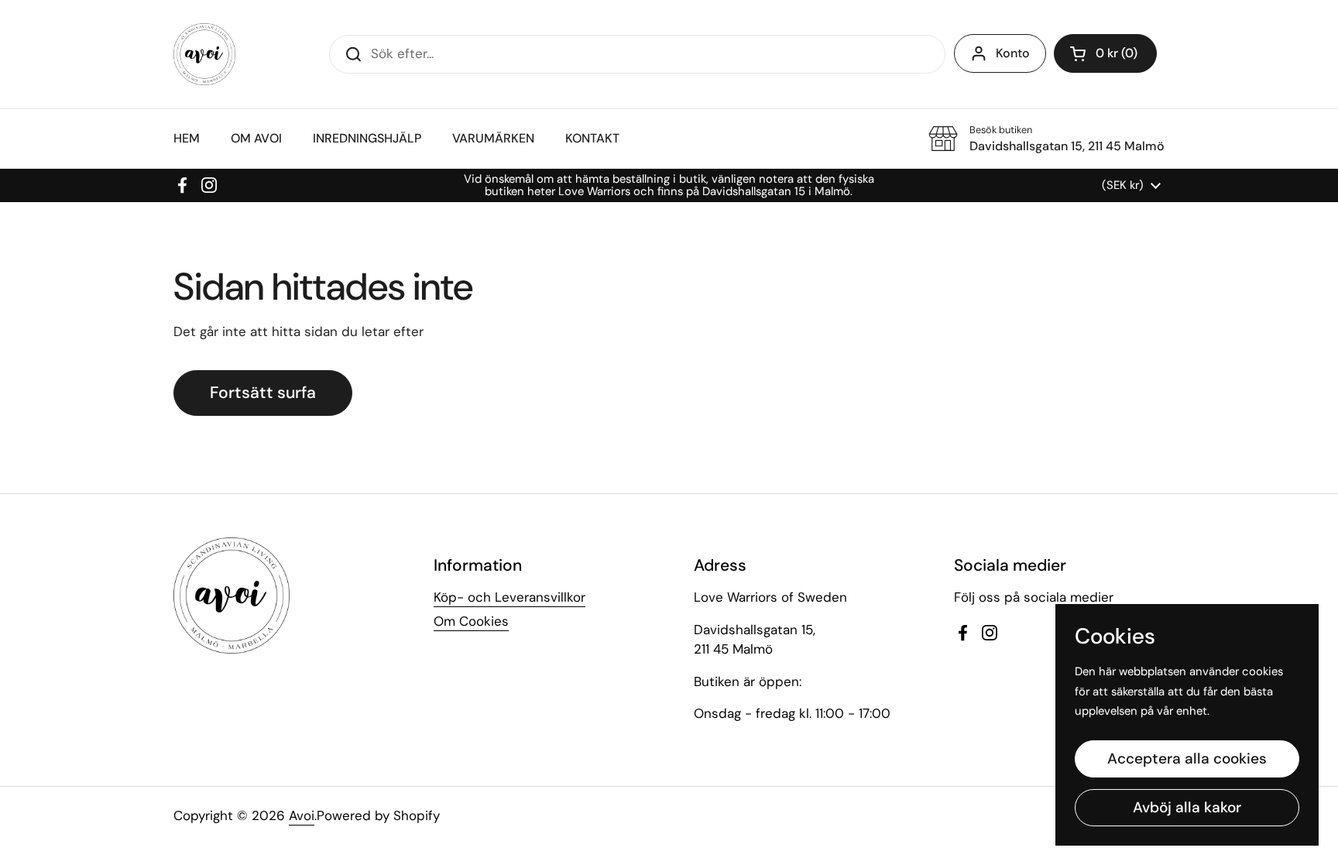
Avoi (301, 815)
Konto (1013, 53)
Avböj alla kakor (1187, 807)
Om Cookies (471, 621)
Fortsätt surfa (263, 392)
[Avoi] (204, 54)
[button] (1105, 53)
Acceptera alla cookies (1187, 758)
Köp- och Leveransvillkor (509, 597)
